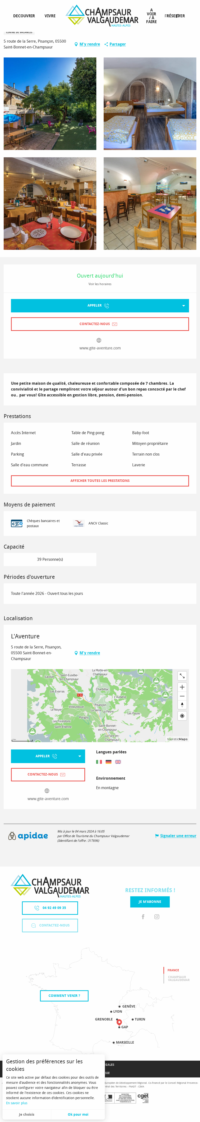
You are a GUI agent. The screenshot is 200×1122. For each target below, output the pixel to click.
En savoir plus (16, 1103)
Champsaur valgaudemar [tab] (179, 978)
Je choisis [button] (26, 1115)
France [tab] (173, 970)
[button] (177, 16)
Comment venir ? (64, 996)
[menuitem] (25, 16)
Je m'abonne (150, 902)
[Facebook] (143, 917)
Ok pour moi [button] (78, 1115)
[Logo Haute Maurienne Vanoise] (49, 886)
